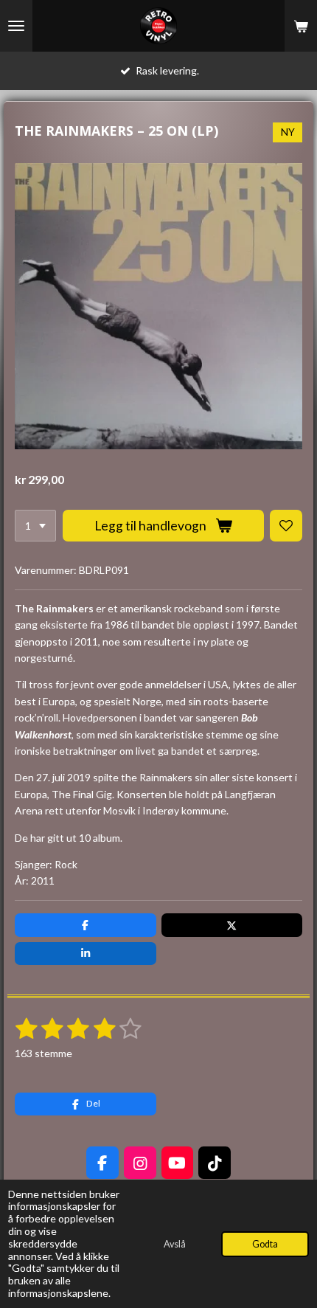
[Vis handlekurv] (301, 26)
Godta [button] (265, 1244)
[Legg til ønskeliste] (286, 526)
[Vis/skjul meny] (16, 26)
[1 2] (35, 526)
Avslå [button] (175, 1244)
